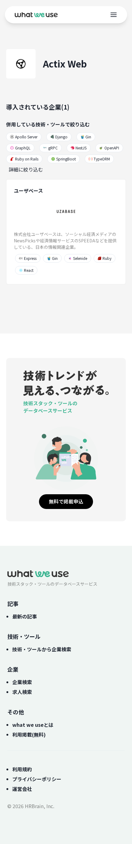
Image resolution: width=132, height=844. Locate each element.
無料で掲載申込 (66, 501)
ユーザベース (28, 190)
